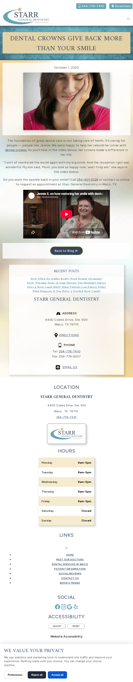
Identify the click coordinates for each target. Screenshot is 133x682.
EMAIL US (70, 367)
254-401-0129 (87, 179)
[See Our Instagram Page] (63, 606)
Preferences (15, 674)
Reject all (36, 674)
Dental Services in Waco (70, 564)
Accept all (57, 674)
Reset (76, 626)
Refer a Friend (70, 583)
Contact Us (70, 578)
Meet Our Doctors (70, 559)
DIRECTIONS (69, 335)
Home (70, 554)
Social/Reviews (70, 573)
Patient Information (70, 569)
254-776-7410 (69, 351)
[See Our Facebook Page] (57, 606)
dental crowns (16, 150)
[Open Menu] (128, 18)
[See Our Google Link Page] (69, 606)
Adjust (57, 626)
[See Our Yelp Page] (75, 606)
